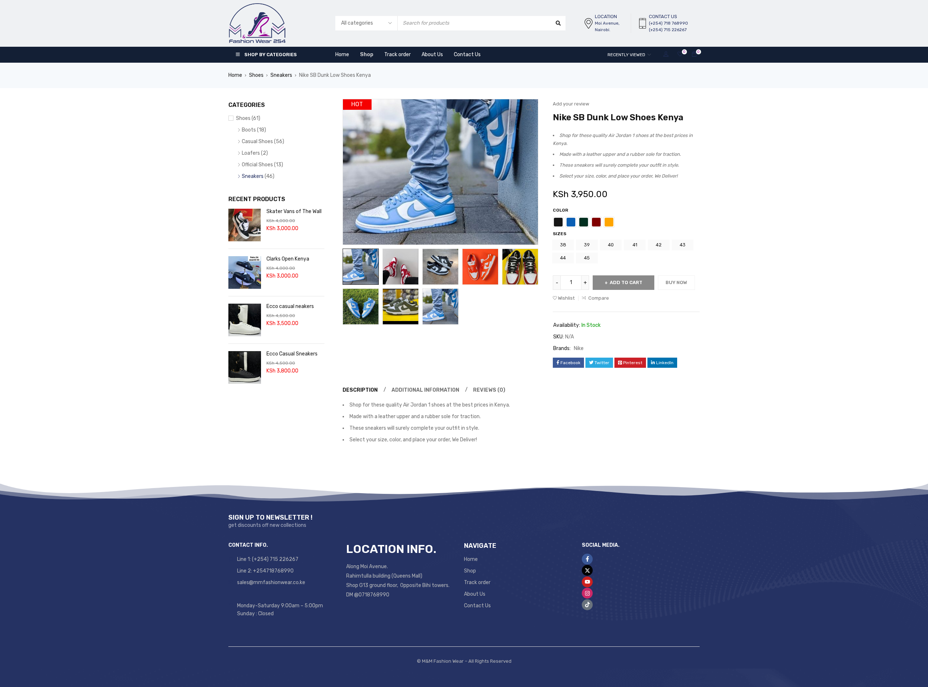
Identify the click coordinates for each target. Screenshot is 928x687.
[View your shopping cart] (694, 54)
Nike (579, 348)
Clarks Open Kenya (287, 259)
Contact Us (477, 606)
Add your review (571, 104)
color (560, 210)
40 (611, 244)
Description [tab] (360, 390)
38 (563, 244)
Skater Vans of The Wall (294, 211)
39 (587, 244)
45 (587, 258)
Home (235, 75)
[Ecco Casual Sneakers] (244, 367)
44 (563, 258)
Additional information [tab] (425, 390)
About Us (474, 594)
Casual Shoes (257, 141)
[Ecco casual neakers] (244, 320)
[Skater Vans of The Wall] (244, 225)
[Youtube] (587, 581)
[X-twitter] (587, 570)
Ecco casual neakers (290, 306)
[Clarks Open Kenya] (244, 272)
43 (682, 244)
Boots (249, 130)
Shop (470, 571)
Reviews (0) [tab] (489, 390)
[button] (529, 108)
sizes (559, 233)
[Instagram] (587, 593)
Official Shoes (257, 165)
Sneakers (281, 75)
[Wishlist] (680, 54)
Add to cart (626, 282)
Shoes (256, 75)
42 (659, 244)
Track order (477, 582)
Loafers (251, 153)
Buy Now (676, 282)
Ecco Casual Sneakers (292, 354)
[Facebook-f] (587, 559)
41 (635, 244)
